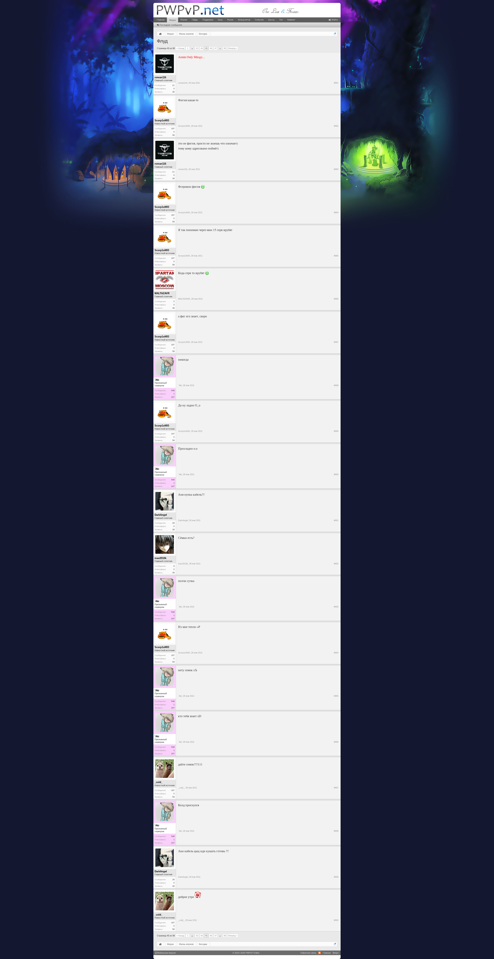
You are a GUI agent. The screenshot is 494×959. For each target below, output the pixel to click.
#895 (336, 696)
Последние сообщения (171, 25)
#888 (336, 385)
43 (197, 48)
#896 (336, 742)
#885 (336, 256)
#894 (336, 653)
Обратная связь (308, 953)
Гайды (195, 20)
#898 (336, 831)
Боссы (271, 20)
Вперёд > (232, 48)
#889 (336, 431)
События (259, 20)
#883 (336, 169)
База (220, 20)
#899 (336, 877)
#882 (336, 126)
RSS (319, 952)
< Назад (180, 48)
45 (206, 48)
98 (225, 48)
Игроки (183, 20)
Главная (161, 20)
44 (201, 48)
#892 (336, 563)
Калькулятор (244, 20)
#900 (336, 920)
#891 (336, 520)
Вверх (336, 953)
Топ (281, 20)
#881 (336, 83)
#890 (336, 474)
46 (211, 48)
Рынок (230, 20)
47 (215, 48)
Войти (335, 20)
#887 (336, 342)
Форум (172, 20)
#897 (336, 788)
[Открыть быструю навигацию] (335, 33)
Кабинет (291, 20)
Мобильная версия (166, 953)
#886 (336, 299)
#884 (336, 212)
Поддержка (207, 20)
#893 (336, 607)
